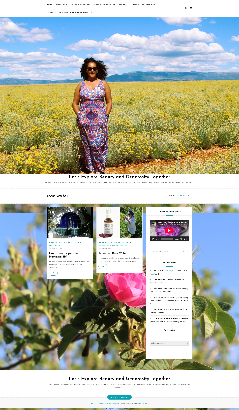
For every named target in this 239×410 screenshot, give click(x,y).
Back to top (118, 397)
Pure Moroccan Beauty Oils (65, 242)
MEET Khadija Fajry (104, 4)
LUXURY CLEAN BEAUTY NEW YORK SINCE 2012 (71, 12)
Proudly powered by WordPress (104, 403)
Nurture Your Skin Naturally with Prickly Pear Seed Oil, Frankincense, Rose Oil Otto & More (169, 301)
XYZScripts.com (129, 409)
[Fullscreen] (185, 239)
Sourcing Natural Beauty (114, 246)
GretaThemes (142, 403)
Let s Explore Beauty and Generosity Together (119, 177)
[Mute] (181, 239)
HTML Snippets (109, 409)
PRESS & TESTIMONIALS (143, 4)
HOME (49, 4)
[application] (169, 230)
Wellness (54, 246)
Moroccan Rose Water (113, 253)
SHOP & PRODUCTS (81, 4)
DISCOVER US (62, 4)
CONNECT (123, 4)
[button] (186, 8)
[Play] (153, 239)
